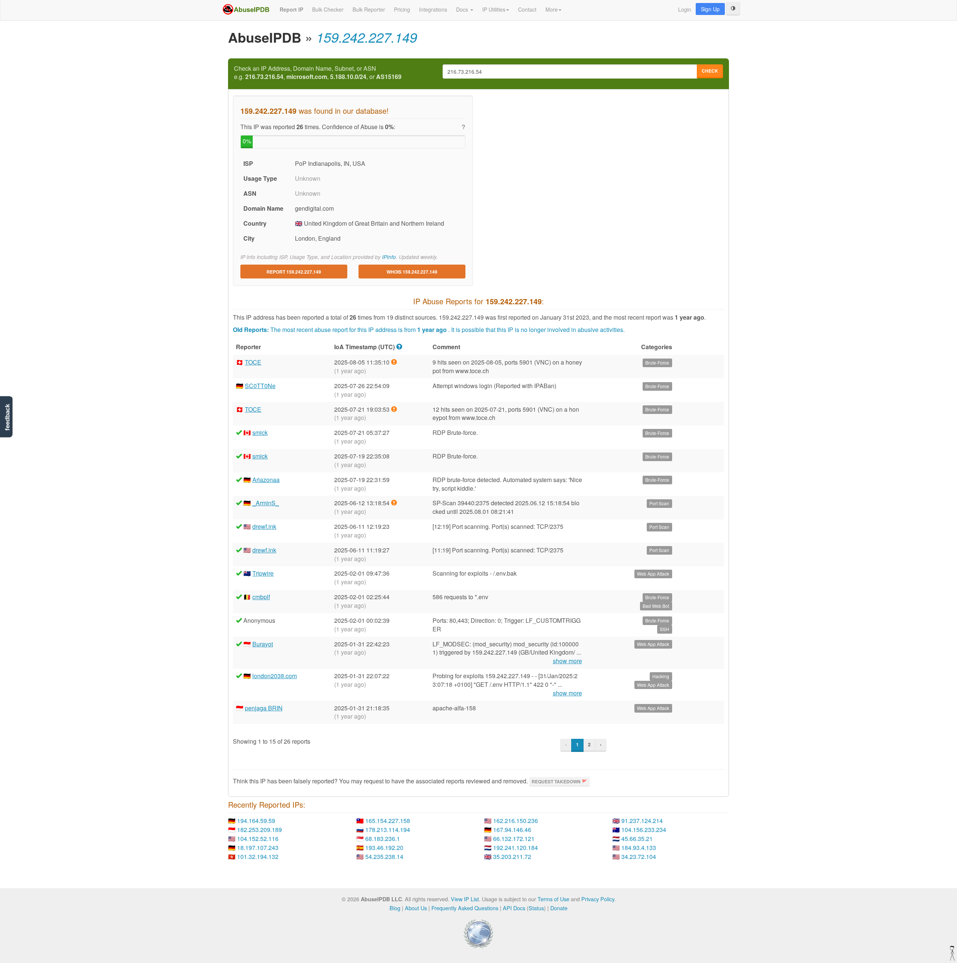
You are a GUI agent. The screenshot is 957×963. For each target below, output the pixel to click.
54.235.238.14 (384, 856)
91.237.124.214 (642, 820)
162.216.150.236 (515, 820)
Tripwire (263, 573)
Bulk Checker (328, 9)
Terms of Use (553, 899)
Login (684, 9)
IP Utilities (493, 9)
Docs (463, 9)
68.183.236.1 (382, 838)
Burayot (262, 644)
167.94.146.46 (512, 829)
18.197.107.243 (258, 847)
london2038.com (274, 675)
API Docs (514, 908)
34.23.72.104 (638, 856)
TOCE (253, 362)
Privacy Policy (597, 899)
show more (567, 661)
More (551, 9)
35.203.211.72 (512, 856)
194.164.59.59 (256, 820)
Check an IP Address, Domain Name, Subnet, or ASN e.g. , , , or (317, 72)
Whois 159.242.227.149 (412, 271)
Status (536, 908)
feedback (7, 417)
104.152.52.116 (258, 838)
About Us (416, 908)
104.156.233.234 (643, 829)
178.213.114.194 (387, 829)
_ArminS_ (265, 503)
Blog (395, 908)
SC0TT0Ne (260, 385)
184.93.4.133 (638, 847)
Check (710, 70)
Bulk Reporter (369, 9)
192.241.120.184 (515, 847)
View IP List (465, 899)
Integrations (433, 9)
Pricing (402, 9)
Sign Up (710, 9)
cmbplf (261, 596)
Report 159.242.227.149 (294, 271)
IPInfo (389, 256)
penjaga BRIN (264, 708)
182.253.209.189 (259, 829)
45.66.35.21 (637, 838)
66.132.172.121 (514, 838)
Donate (558, 908)
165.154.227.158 (387, 820)
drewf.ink (264, 526)
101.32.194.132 (258, 856)
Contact (527, 9)
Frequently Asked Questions (464, 908)
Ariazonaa (266, 479)
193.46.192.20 (384, 847)
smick (260, 432)
